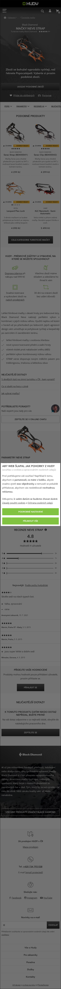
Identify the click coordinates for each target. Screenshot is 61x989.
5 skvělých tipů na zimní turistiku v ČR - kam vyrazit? (28, 379)
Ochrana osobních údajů (40, 503)
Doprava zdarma (13, 273)
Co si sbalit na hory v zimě (14, 386)
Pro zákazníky (30, 954)
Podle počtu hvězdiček (36, 585)
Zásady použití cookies (13, 503)
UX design (16, 985)
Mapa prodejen (30, 847)
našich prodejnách (15, 299)
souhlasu (5, 934)
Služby (30, 969)
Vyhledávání (42, 11)
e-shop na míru (29, 985)
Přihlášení (50, 11)
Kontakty (30, 976)
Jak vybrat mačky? (10, 393)
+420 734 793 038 (32, 866)
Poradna (30, 962)
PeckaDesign (43, 985)
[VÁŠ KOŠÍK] (57, 11)
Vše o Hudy (31, 947)
